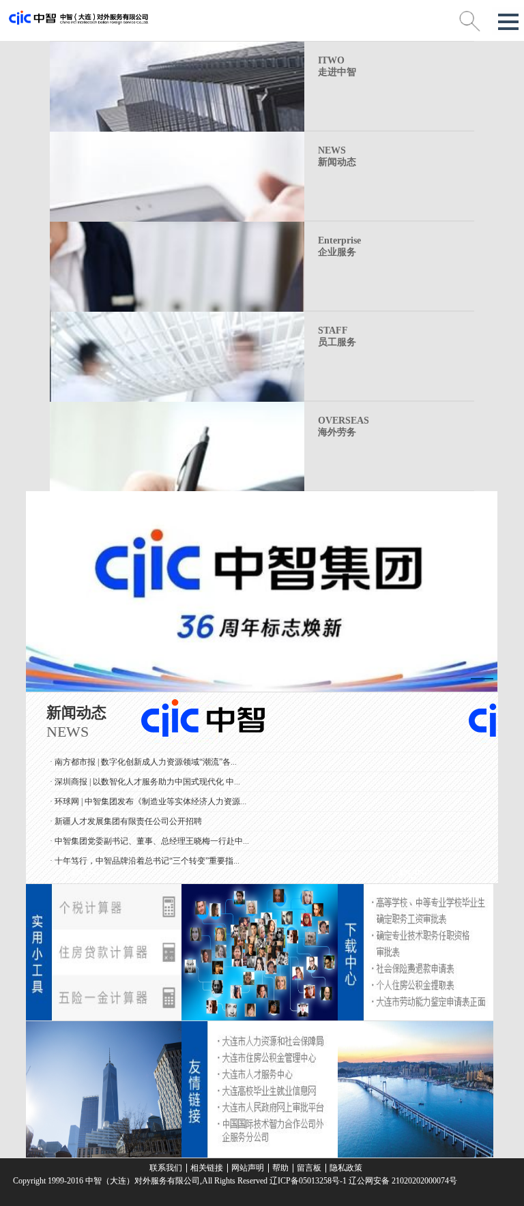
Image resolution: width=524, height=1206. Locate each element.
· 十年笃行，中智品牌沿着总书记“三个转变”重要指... (144, 853)
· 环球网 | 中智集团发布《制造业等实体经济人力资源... (148, 794)
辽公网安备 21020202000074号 (402, 1181)
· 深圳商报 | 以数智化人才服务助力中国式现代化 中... (145, 774)
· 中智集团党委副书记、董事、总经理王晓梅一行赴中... (149, 833)
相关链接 (206, 1168)
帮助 (280, 1168)
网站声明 (247, 1168)
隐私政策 (346, 1168)
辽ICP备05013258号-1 (308, 1181)
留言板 (309, 1168)
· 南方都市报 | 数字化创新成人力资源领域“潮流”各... (143, 754)
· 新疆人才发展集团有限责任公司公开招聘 (126, 814)
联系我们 (165, 1168)
